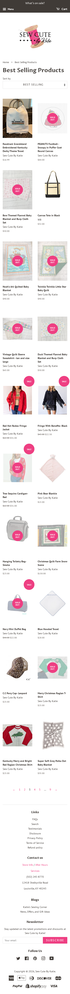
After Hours (41, 864)
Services (35, 870)
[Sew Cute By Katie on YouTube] (52, 959)
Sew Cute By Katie (45, 971)
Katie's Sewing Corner (35, 907)
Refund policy (35, 847)
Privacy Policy (35, 838)
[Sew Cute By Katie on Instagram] (43, 959)
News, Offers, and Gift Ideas (35, 911)
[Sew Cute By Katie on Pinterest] (35, 959)
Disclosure (35, 833)
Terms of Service (35, 843)
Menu (10, 9)
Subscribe (55, 940)
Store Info (27, 864)
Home (6, 62)
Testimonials (35, 828)
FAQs (35, 819)
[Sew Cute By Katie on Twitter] (18, 959)
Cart (64, 9)
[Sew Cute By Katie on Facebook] (27, 959)
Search (35, 824)
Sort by (7, 78)
